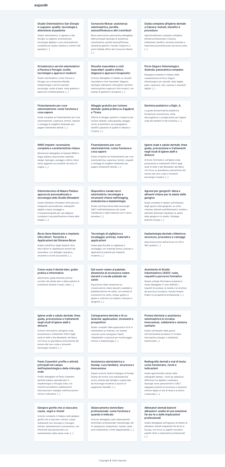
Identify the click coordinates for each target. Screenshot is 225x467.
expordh (41, 5)
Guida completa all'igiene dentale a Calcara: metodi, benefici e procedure (165, 27)
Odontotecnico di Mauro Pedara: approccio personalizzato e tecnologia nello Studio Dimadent (58, 194)
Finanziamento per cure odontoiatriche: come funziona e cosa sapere (58, 109)
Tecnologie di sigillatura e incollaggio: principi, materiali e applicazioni (110, 237)
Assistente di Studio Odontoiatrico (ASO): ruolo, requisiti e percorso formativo (163, 273)
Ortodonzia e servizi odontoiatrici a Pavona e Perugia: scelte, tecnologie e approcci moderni (59, 70)
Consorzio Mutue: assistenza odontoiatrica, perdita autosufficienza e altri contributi (111, 27)
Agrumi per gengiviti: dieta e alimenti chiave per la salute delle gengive (165, 194)
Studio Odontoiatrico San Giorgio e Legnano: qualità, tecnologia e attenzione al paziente (58, 27)
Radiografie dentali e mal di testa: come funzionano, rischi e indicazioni (165, 365)
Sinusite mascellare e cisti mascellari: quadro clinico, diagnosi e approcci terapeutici (110, 70)
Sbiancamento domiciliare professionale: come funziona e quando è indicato (110, 411)
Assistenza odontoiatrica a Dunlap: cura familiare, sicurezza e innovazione (112, 365)
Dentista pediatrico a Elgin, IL (162, 105)
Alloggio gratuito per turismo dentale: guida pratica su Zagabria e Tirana (112, 109)
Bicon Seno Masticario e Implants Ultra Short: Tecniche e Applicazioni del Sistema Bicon (58, 237)
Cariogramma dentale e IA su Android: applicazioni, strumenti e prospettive (112, 319)
